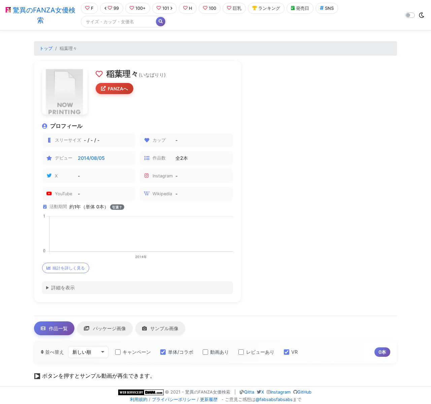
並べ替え (54, 352)
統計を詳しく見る (69, 267)
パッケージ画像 (109, 328)
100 (212, 8)
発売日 (302, 8)
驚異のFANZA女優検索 (43, 15)
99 (116, 8)
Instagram (280, 392)
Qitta (249, 392)
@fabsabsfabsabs (274, 399)
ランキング (269, 8)
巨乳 (237, 8)
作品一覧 (57, 328)
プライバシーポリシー (174, 399)
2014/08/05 (91, 158)
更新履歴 (209, 399)
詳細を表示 (63, 287)
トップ (46, 48)
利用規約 (138, 399)
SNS (329, 8)
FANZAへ (118, 88)
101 (165, 8)
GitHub (304, 392)
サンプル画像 (163, 328)
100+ (140, 8)
